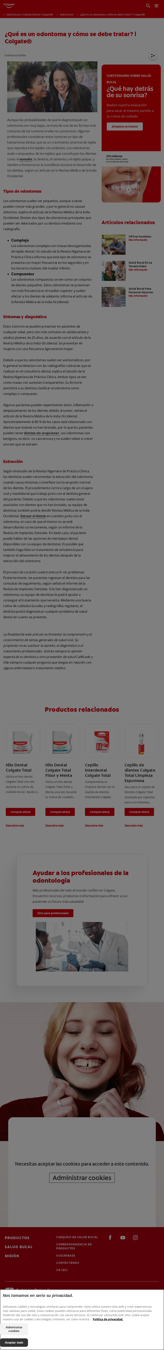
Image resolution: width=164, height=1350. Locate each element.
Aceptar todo (14, 1342)
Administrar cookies (14, 1329)
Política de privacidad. (108, 1319)
